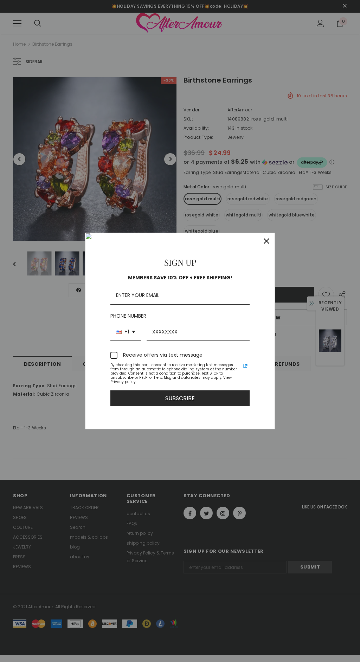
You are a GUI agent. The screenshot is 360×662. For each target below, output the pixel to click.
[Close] (266, 241)
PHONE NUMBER (128, 315)
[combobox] (125, 332)
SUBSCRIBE (180, 398)
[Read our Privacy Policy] (245, 366)
